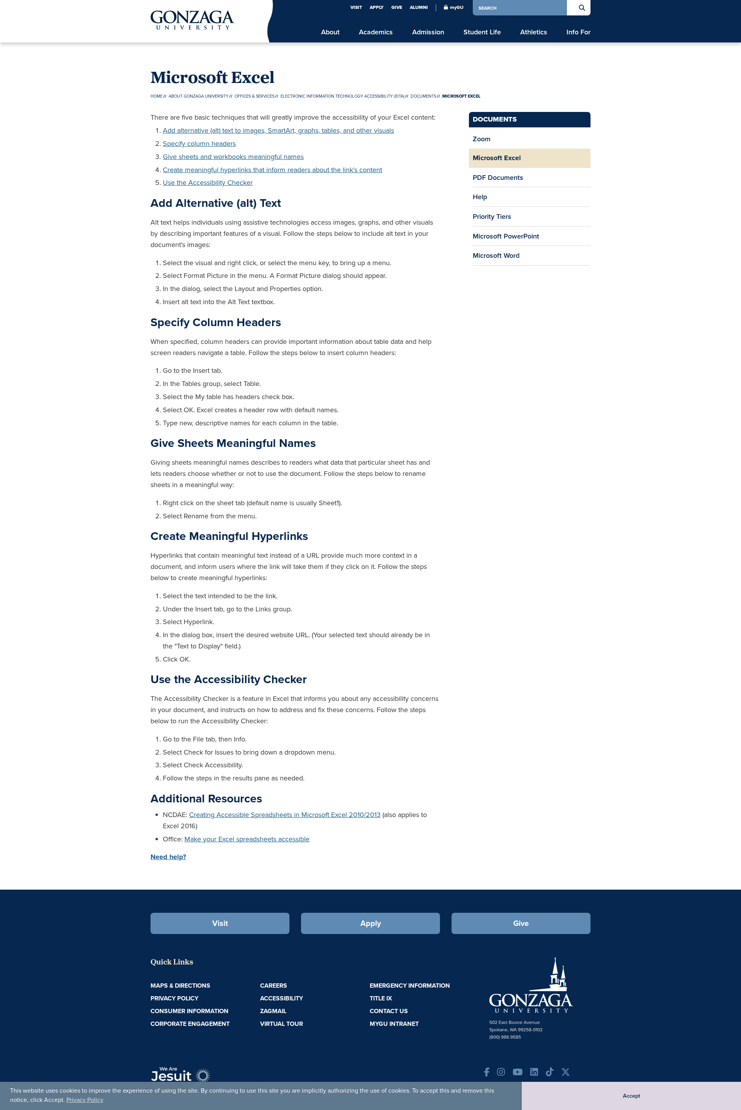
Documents (423, 96)
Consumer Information (189, 1011)
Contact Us (389, 1011)
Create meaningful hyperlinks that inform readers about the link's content (272, 169)
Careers (273, 985)
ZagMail (273, 1011)
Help (480, 196)
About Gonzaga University (198, 96)
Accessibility (281, 998)
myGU (457, 7)
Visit (356, 7)
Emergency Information (410, 985)
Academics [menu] (376, 32)
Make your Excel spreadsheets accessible (247, 839)
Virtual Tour (281, 1023)
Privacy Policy (84, 1099)
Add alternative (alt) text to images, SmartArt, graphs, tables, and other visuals (278, 130)
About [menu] (330, 32)
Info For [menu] (578, 32)
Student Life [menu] (482, 32)
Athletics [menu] (533, 32)
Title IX (381, 998)
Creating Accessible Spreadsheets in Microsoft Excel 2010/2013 (285, 814)
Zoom (482, 139)
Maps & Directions (180, 985)
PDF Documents (498, 177)
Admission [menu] (428, 32)
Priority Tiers (492, 216)
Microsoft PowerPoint (506, 236)
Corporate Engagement (190, 1023)
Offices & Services (254, 96)
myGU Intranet (394, 1023)
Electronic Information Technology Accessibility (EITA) (342, 96)
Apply (377, 7)
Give (396, 7)
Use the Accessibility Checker (208, 182)
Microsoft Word (496, 255)
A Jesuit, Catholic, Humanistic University (216, 1079)
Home (156, 96)
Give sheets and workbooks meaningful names (233, 156)
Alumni (419, 7)
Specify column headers (199, 143)
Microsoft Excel (497, 158)
